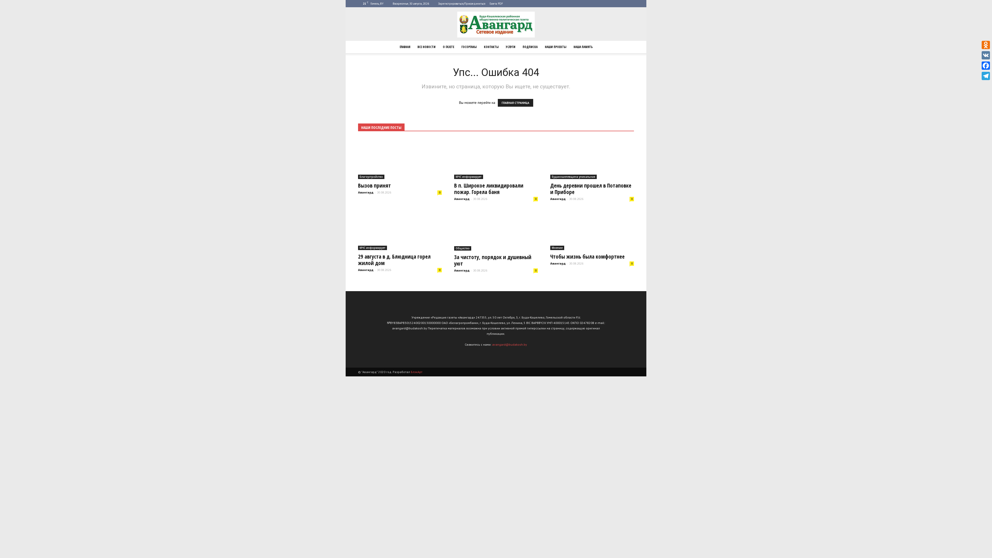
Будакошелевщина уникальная (573, 177)
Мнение (557, 248)
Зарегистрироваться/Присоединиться (461, 3)
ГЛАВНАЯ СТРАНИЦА (515, 103)
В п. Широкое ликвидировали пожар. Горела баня (488, 189)
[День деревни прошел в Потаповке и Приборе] (592, 158)
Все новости (426, 47)
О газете (448, 47)
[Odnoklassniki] (986, 45)
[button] (628, 47)
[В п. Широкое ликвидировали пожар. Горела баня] (496, 158)
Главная (405, 47)
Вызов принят (374, 185)
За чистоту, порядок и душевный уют (492, 260)
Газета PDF (496, 3)
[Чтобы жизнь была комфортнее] (592, 229)
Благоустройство (371, 177)
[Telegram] (986, 76)
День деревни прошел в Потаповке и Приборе (590, 189)
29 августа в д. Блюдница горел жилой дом (394, 260)
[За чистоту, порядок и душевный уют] (496, 230)
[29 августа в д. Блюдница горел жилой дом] (400, 229)
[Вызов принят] (400, 158)
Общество (463, 248)
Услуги (510, 47)
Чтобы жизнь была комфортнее (587, 256)
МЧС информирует (469, 177)
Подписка (530, 47)
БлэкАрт (416, 372)
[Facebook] (986, 65)
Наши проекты (555, 47)
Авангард (366, 192)
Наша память (583, 47)
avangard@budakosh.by (509, 344)
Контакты (491, 47)
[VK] (986, 55)
